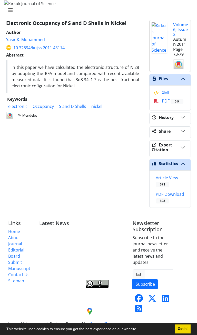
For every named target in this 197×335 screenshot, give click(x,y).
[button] (139, 329)
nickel (96, 106)
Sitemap (16, 281)
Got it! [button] (183, 329)
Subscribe (145, 284)
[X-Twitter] (152, 300)
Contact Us (18, 274)
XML (165, 93)
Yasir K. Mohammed (25, 39)
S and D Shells (72, 106)
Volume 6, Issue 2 (180, 29)
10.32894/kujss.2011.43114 (39, 48)
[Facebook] (139, 300)
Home (14, 231)
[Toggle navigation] (97, 10)
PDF (170, 101)
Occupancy (43, 106)
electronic (17, 106)
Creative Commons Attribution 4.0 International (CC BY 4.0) (104, 266)
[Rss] (139, 310)
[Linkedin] (165, 300)
